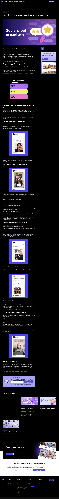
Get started (45, 58)
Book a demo (9, 453)
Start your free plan (18, 453)
